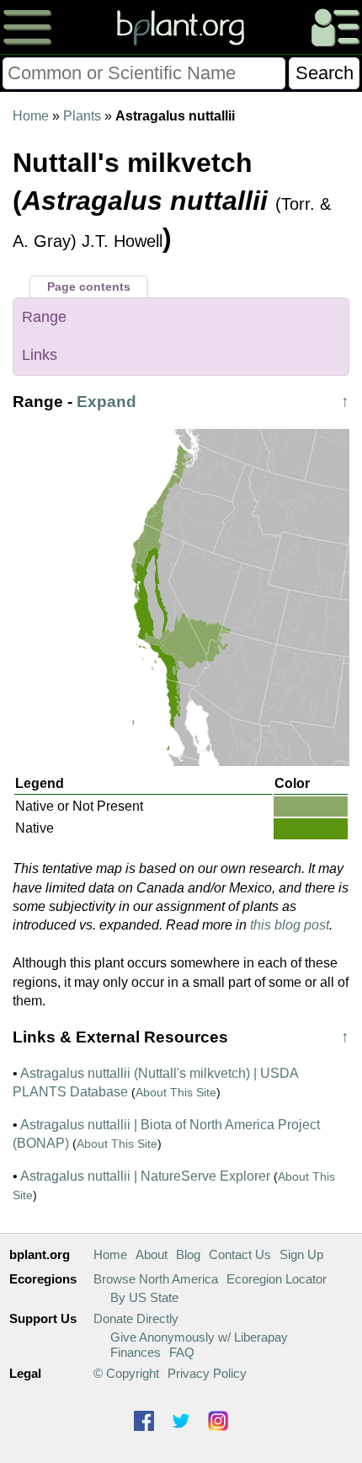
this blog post (289, 925)
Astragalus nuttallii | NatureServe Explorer (145, 1176)
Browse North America (155, 1279)
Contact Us (240, 1254)
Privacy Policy (207, 1373)
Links (39, 354)
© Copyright (126, 1373)
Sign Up (301, 1254)
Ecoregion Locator (276, 1279)
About (152, 1254)
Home (31, 116)
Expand (106, 401)
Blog (188, 1254)
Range (44, 316)
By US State (144, 1297)
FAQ (181, 1352)
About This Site (176, 1092)
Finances (135, 1352)
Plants (82, 116)
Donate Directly (135, 1318)
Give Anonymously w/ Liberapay (199, 1337)
